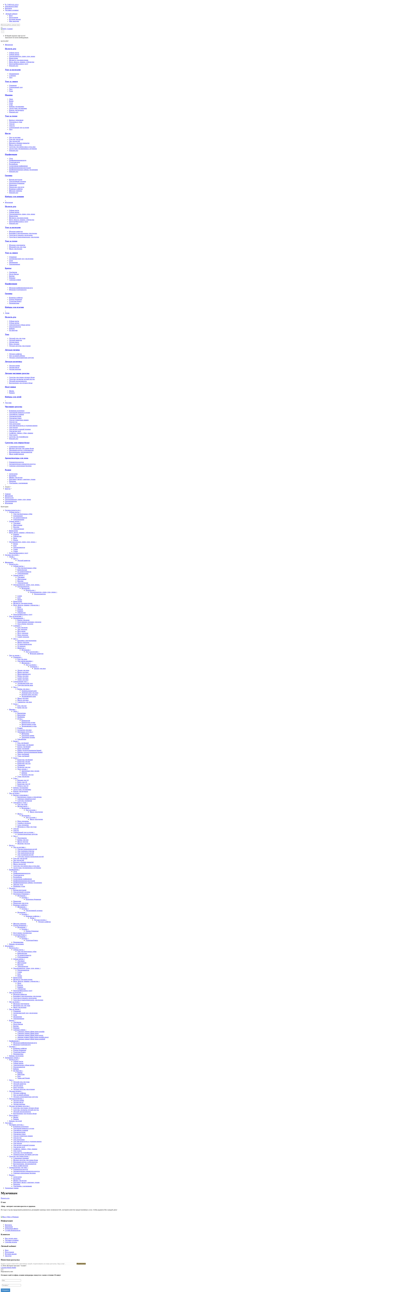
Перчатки (12, 481)
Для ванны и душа (15, 122)
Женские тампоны (15, 191)
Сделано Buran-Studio (8, 1267)
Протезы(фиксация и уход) (18, 64)
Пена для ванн (14, 344)
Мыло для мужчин (15, 249)
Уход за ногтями (14, 137)
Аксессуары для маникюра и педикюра (23, 148)
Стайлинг (12, 75)
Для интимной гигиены (17, 181)
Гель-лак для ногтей (16, 139)
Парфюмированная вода (17, 160)
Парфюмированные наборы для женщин (23, 169)
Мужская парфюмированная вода (21, 288)
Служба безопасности (12, 1230)
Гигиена (8, 175)
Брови (11, 101)
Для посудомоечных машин (19, 420)
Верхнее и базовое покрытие (19, 143)
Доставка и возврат (12, 1240)
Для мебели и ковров (16, 414)
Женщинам (9, 496)
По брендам (13, 330)
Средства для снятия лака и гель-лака (22, 147)
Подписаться (81, 1264)
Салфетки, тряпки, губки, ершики (21, 433)
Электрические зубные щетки (19, 325)
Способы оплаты (11, 1242)
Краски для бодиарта (16, 110)
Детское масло (14, 367)
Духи (11, 158)
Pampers (12, 393)
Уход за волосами (13, 70)
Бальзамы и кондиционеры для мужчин (23, 233)
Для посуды (13, 422)
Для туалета (13, 435)
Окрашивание (14, 74)
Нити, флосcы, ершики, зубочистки (21, 220)
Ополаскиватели (15, 327)
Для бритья (13, 272)
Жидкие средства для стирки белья (21, 448)
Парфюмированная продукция (20, 168)
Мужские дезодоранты (17, 245)
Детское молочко (15, 369)
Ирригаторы (13, 58)
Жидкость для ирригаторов (18, 60)
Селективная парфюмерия (18, 166)
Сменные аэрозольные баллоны (20, 466)
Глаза (11, 91)
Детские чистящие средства (17, 373)
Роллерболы (13, 164)
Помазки (12, 278)
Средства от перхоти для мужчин (21, 235)
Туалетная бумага (15, 301)
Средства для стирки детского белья (22, 377)
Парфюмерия (11, 154)
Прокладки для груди (16, 187)
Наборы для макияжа (16, 106)
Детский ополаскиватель (18, 381)
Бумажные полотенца (16, 411)
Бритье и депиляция (16, 120)
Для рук (12, 126)
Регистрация (9, 1252)
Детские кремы (14, 365)
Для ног (12, 124)
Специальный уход (16, 87)
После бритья (14, 274)
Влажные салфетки (16, 189)
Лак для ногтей (14, 141)
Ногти (8, 133)
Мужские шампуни (16, 231)
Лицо (11, 99)
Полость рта (10, 49)
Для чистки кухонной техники (20, 429)
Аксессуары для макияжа (18, 108)
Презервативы (14, 303)
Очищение (13, 85)
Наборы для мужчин (14, 307)
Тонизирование (14, 264)
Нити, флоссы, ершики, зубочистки (21, 62)
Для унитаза (13, 427)
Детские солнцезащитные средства (21, 357)
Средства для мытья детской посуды (22, 379)
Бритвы (11, 276)
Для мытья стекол (15, 418)
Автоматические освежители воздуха (22, 464)
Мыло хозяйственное (16, 454)
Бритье (8, 268)
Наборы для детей (13, 397)
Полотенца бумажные (17, 183)
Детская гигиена (12, 350)
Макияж (9, 95)
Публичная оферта (11, 1228)
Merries (11, 391)
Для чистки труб (15, 431)
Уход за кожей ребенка (17, 356)
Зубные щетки (14, 54)
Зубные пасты (14, 52)
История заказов (11, 1254)
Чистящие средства (13, 407)
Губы (11, 105)
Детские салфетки (15, 354)
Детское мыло (14, 342)
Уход (10, 77)
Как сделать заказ (11, 1238)
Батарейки (12, 475)
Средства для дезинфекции (18, 437)
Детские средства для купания (19, 346)
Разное (8, 470)
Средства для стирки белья (17, 443)
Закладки (8, 1256)
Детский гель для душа (17, 338)
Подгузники (10, 387)
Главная (8, 494)
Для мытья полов (15, 416)
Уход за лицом (11, 81)
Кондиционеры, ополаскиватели (20, 452)
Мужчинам (9, 503)
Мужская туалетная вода (17, 289)
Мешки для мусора (15, 477)
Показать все (13, 66)
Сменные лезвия (15, 280)
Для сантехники (14, 424)
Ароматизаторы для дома (16, 458)
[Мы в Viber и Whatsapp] (10, 1217)
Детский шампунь (15, 340)
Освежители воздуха (16, 462)
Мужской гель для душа (17, 247)
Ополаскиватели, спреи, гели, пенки (22, 56)
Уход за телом (11, 116)
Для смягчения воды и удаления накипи (23, 425)
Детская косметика (13, 361)
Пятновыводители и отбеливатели (21, 450)
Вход (6, 1250)
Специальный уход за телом (19, 127)
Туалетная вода (14, 162)
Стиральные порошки (17, 446)
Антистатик (13, 474)
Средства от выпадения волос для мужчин (24, 237)
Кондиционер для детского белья (20, 383)
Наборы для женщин (14, 196)
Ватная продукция (15, 179)
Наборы (12, 328)
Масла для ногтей (15, 145)
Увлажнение (13, 262)
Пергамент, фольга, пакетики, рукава (22, 479)
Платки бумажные (15, 299)
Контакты (8, 1225)
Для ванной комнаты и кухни (19, 412)
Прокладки (13, 185)
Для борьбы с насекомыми (18, 483)
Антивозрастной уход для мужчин (21, 259)
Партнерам (9, 1227)
